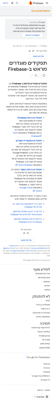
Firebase (43, 46)
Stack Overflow (44, 332)
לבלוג (48, 300)
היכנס (5, 3)
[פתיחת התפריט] (46, 3)
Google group (44, 336)
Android (46, 364)
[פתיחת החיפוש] (17, 3)
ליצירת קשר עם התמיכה (40, 327)
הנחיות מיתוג (45, 344)
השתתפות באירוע (43, 317)
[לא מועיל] (29, 51)
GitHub (47, 290)
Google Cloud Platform (41, 376)
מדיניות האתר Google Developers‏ (23, 251)
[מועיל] (33, 51)
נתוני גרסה (46, 340)
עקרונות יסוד (17, 46)
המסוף (25, 165)
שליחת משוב (38, 56)
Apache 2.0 (7, 248)
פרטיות (40, 390)
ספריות (47, 286)
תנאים (47, 390)
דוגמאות (46, 282)
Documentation (40, 10)
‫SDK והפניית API (44, 278)
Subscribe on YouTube (41, 313)
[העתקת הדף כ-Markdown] (36, 75)
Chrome (46, 368)
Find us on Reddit (43, 305)
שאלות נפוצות (44, 348)
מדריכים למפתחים (43, 273)
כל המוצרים (45, 380)
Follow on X (45, 309)
